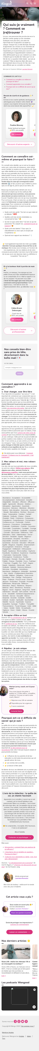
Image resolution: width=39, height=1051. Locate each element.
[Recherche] (27, 3)
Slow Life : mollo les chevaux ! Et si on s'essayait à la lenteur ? (16, 963)
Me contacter (16, 134)
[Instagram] (18, 1021)
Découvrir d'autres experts (18, 144)
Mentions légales (8, 1032)
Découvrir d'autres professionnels (18, 330)
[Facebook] (15, 1021)
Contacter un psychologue (18, 837)
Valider (19, 373)
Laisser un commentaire (18, 932)
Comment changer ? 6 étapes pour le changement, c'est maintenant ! (17, 455)
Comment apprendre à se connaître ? (19, 84)
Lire (3, 976)
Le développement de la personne (20, 863)
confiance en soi (11, 624)
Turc (3, 1038)
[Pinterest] (26, 1021)
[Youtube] (22, 1021)
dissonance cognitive (10, 472)
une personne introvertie (15, 408)
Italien (29, 1036)
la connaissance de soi (19, 617)
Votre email (8, 363)
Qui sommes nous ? (27, 1026)
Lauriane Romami (27, 69)
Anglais (21, 1036)
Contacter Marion (16, 711)
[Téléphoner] (31, 3)
